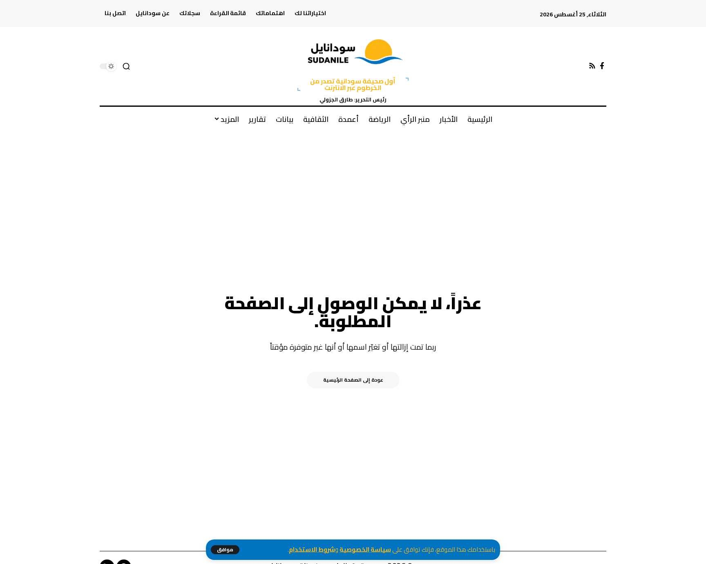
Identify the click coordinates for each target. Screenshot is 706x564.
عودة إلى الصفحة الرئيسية (353, 379)
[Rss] (592, 66)
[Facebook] (602, 66)
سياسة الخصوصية (365, 549)
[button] (225, 549)
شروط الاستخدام (312, 549)
